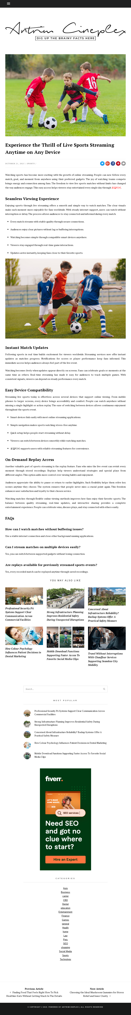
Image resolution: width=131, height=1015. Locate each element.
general (65, 924)
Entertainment (65, 912)
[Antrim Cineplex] (65, 39)
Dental (65, 904)
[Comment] (123, 163)
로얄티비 (116, 187)
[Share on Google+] (107, 163)
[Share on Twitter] (102, 163)
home (65, 931)
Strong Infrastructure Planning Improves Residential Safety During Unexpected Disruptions (67, 723)
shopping (65, 947)
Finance (65, 916)
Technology (65, 959)
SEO (65, 943)
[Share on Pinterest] (118, 163)
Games (65, 920)
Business (65, 892)
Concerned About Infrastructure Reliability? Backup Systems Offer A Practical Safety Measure (68, 734)
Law (65, 935)
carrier (65, 896)
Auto (65, 888)
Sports (31, 163)
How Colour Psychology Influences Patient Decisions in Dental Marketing (70, 742)
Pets (65, 939)
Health (65, 927)
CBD (65, 900)
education (65, 908)
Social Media (65, 951)
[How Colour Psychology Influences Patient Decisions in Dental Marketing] (27, 745)
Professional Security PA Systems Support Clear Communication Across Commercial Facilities (69, 712)
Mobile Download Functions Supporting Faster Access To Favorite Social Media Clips (70, 755)
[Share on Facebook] (113, 163)
